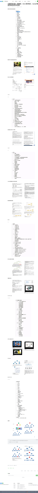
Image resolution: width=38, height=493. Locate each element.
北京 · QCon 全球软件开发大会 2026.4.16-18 (32, 484)
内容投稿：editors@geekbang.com (20, 484)
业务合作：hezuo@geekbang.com (20, 485)
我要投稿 (14, 485)
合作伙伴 (14, 486)
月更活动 (16, 1)
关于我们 (14, 484)
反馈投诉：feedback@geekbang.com (21, 486)
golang (25, 1)
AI (22, 1)
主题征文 (20, 1)
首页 (13, 1)
